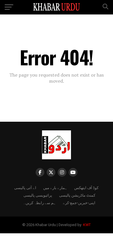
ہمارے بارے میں (55, 187)
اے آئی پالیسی (25, 187)
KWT (86, 225)
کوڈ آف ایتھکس (86, 187)
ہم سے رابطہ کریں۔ (39, 202)
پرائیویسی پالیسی (37, 195)
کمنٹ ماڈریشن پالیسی (77, 195)
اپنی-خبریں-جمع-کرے (79, 202)
